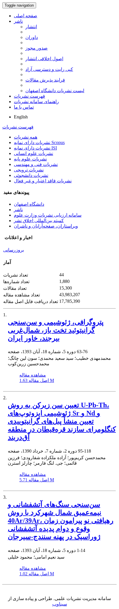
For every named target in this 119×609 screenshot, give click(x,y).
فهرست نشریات (29, 96)
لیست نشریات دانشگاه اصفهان (54, 90)
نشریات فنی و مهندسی (36, 164)
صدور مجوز (36, 48)
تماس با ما (24, 107)
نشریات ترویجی (29, 169)
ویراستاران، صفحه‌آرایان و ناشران (46, 226)
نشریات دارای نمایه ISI (35, 147)
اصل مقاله (36, 380)
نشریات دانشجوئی (31, 175)
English (21, 116)
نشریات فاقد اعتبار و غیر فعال (43, 180)
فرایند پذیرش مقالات (45, 79)
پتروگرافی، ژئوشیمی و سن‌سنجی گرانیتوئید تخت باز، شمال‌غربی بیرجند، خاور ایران (56, 330)
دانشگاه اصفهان (29, 204)
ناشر (18, 21)
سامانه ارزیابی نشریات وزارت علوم (47, 215)
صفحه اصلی (25, 15)
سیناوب (59, 604)
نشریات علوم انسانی (33, 153)
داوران (31, 37)
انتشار (31, 26)
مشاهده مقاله (32, 374)
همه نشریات (25, 137)
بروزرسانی (13, 249)
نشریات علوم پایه (30, 158)
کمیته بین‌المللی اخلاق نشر (39, 220)
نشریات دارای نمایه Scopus (39, 142)
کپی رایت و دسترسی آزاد (49, 69)
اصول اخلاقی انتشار (44, 58)
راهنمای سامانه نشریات (36, 101)
